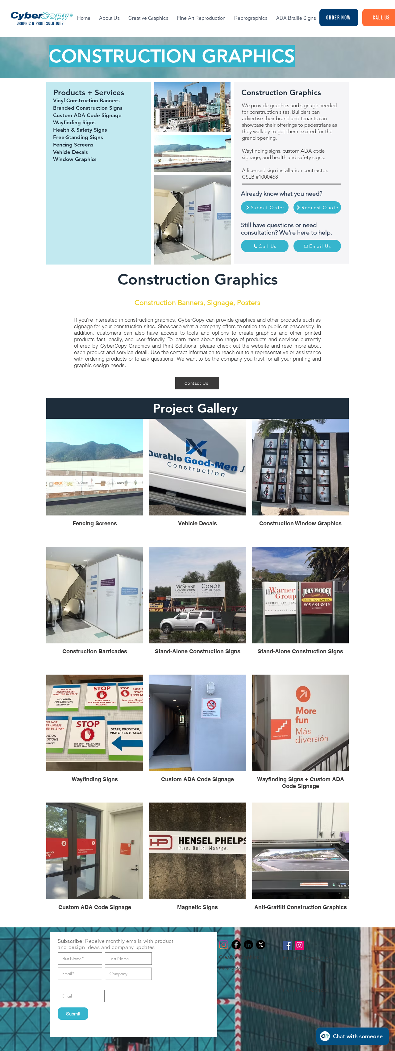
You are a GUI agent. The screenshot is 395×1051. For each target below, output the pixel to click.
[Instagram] (223, 944)
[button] (265, 246)
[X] (260, 944)
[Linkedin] (248, 944)
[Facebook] (236, 944)
